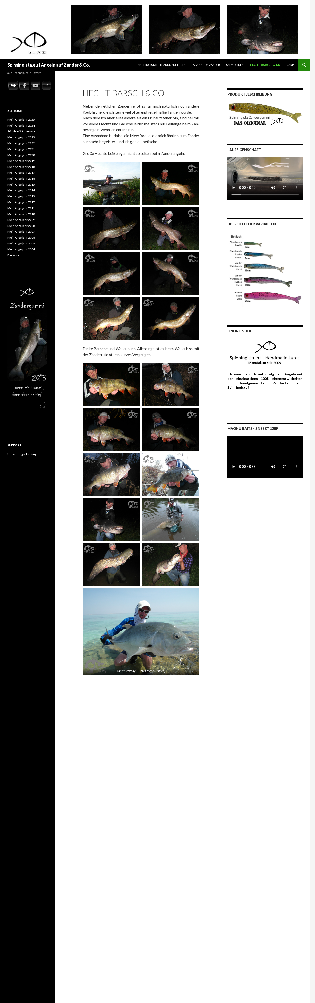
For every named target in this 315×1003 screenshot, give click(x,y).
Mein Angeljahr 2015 (21, 184)
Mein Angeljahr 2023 (21, 137)
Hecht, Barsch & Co (265, 64)
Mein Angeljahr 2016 (21, 178)
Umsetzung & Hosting (21, 454)
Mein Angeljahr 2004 (21, 249)
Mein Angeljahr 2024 (21, 125)
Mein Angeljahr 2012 (21, 202)
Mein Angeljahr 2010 (21, 214)
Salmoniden (235, 64)
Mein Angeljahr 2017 (21, 172)
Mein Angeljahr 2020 (21, 155)
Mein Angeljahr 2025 (21, 119)
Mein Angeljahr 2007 (21, 231)
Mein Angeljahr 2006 (21, 237)
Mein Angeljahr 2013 (21, 196)
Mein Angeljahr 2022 (21, 143)
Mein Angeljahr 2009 (21, 220)
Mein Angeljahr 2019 (21, 161)
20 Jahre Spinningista (21, 131)
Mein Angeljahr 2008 (21, 226)
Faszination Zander (206, 64)
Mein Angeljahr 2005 (21, 243)
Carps (291, 64)
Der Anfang (14, 255)
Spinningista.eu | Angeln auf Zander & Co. (48, 65)
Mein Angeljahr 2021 (21, 149)
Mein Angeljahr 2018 (21, 167)
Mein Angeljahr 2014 (21, 190)
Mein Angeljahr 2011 (21, 208)
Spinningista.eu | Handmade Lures (161, 64)
